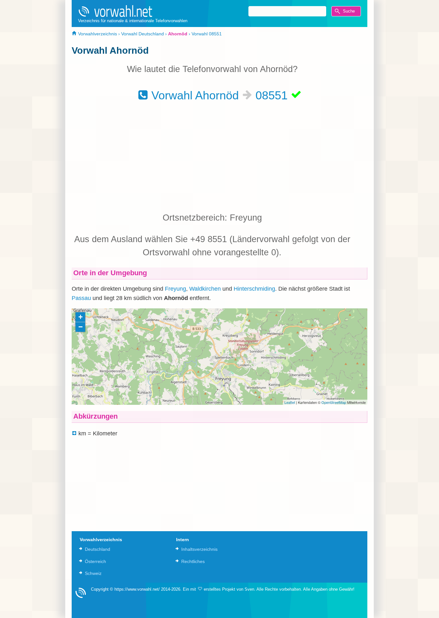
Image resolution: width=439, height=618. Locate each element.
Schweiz (93, 573)
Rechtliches (193, 561)
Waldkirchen (205, 289)
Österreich (95, 561)
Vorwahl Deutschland (142, 33)
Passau (81, 298)
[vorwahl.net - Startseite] (132, 11)
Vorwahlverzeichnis (97, 33)
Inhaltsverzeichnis (199, 549)
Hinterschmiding (254, 289)
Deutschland (97, 549)
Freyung (175, 289)
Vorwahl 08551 (207, 33)
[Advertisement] (212, 157)
